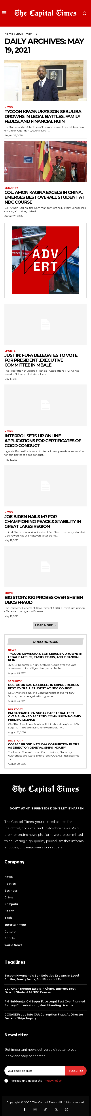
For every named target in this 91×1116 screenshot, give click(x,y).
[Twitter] (56, 1110)
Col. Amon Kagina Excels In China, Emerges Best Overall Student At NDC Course (44, 197)
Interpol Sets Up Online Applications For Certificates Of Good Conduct (42, 440)
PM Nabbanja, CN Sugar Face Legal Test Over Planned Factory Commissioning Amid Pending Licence (44, 716)
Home (8, 33)
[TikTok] (45, 1110)
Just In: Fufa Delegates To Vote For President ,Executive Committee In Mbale (40, 360)
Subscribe (76, 1070)
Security (11, 188)
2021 (19, 33)
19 (35, 33)
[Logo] (45, 13)
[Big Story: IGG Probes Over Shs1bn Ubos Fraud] (45, 566)
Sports (10, 350)
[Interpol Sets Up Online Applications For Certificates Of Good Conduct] (45, 405)
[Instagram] (35, 1110)
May (29, 33)
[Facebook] (24, 1110)
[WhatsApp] (66, 1110)
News (8, 107)
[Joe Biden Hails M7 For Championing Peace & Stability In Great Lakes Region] (45, 485)
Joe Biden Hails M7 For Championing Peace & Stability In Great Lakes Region (42, 521)
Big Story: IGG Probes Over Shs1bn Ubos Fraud (43, 600)
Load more (44, 625)
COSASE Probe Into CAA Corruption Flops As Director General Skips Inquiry (43, 745)
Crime (8, 593)
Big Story (15, 709)
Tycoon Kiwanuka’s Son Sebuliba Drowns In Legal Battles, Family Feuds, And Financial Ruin (42, 116)
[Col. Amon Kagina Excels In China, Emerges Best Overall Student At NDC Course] (45, 161)
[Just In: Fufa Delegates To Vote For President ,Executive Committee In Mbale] (45, 324)
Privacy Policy (52, 1080)
